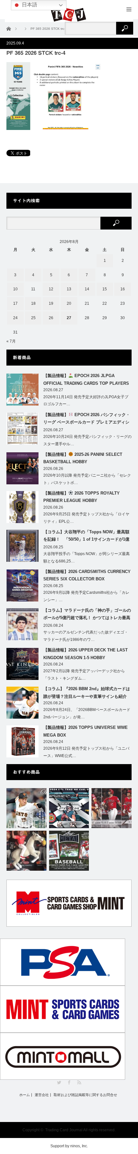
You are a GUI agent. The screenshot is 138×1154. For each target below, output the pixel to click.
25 (33, 318)
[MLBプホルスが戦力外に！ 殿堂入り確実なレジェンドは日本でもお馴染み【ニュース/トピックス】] (111, 808)
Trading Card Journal (63, 1130)
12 (51, 289)
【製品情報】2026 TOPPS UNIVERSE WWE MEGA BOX (85, 731)
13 (69, 289)
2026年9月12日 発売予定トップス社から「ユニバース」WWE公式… (86, 752)
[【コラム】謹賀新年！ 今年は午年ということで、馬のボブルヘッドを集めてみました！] (26, 851)
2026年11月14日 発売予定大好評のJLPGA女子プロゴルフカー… (85, 401)
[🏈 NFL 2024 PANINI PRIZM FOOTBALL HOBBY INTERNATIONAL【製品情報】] (69, 808)
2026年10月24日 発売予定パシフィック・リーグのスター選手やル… (87, 440)
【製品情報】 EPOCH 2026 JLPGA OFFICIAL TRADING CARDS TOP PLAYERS (86, 379)
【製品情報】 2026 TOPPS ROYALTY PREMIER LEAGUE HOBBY (81, 497)
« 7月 (11, 341)
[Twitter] (59, 1082)
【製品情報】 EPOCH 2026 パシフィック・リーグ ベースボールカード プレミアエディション (86, 419)
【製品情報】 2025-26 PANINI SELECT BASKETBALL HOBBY (82, 458)
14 (87, 289)
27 (69, 318)
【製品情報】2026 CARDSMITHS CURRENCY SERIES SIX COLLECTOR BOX (87, 575)
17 (15, 303)
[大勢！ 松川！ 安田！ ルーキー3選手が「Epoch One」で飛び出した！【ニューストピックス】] (26, 808)
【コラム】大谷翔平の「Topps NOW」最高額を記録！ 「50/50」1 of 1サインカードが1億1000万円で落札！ (86, 536)
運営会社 (42, 1095)
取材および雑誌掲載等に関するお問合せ (85, 1095)
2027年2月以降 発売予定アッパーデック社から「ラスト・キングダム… (84, 675)
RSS (79, 1082)
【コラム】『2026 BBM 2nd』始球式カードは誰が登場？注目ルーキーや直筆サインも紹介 (86, 692)
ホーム (24, 1095)
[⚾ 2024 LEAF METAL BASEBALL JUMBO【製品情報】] (69, 851)
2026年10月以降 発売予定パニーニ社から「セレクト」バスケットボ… (87, 479)
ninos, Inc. (79, 1146)
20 (69, 303)
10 (15, 289)
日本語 (29, 4)
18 (33, 303)
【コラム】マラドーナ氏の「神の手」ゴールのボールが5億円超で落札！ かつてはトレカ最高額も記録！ (87, 615)
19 (51, 303)
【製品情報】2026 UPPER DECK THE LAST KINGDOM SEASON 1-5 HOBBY (85, 654)
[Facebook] (69, 1082)
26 (51, 318)
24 (15, 318)
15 (104, 289)
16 (122, 289)
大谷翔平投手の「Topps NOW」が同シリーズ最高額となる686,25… (86, 557)
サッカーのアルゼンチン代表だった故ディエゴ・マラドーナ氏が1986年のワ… (85, 636)
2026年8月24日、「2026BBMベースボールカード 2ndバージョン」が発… (86, 713)
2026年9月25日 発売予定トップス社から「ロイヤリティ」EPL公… (86, 518)
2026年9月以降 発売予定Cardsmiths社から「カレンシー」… (86, 596)
